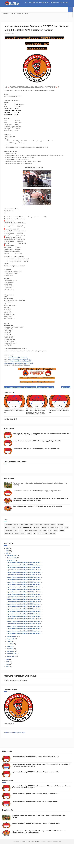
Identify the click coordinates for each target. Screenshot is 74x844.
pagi (16, 530)
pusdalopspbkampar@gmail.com (20, 359)
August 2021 (11, 639)
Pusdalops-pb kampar (43, 387)
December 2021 (12, 555)
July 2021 (10, 641)
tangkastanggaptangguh (12, 533)
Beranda (5, 13)
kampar (44, 527)
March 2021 (11, 651)
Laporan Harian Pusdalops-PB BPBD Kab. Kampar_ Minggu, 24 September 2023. (59, 410)
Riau (52, 387)
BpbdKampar (12, 387)
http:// (12, 361)
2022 (7, 551)
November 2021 (12, 558)
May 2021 (10, 646)
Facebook (25, 387)
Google (14, 527)
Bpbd (5, 387)
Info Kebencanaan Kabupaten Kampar (14, 732)
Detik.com (60, 524)
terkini (29, 533)
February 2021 (11, 653)
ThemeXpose (23, 841)
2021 (7, 553)
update (46, 533)
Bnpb (26, 524)
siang (44, 530)
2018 (7, 664)
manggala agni (9, 530)
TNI (34, 533)
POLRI (20, 530)
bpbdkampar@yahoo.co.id (18, 357)
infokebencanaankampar (24, 527)
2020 (7, 659)
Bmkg (21, 524)
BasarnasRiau (8, 524)
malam (66, 527)
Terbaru (23, 533)
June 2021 (10, 644)
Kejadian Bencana (53, 527)
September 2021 (12, 636)
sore (50, 530)
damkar (53, 524)
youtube (52, 533)
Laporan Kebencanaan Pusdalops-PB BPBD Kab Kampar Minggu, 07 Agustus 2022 (37, 506)
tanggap (62, 530)
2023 (7, 548)
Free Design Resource (34, 841)
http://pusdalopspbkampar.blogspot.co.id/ (18, 363)
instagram (33, 387)
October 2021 (11, 560)
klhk (61, 527)
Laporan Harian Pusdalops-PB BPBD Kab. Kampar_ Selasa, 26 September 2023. (14, 410)
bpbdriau (19, 387)
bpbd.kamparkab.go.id (23, 361)
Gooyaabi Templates (55, 841)
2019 (7, 661)
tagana (55, 530)
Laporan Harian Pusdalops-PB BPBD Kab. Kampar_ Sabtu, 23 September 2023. (36, 448)
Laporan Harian (22, 13)
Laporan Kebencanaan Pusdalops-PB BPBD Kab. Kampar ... (24, 562)
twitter (40, 533)
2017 (7, 666)
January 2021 (11, 656)
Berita (13, 13)
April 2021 (10, 648)
